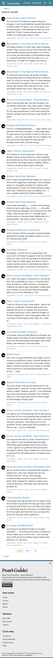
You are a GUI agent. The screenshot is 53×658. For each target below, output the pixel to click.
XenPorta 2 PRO (7, 655)
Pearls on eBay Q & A (15, 545)
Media (5, 604)
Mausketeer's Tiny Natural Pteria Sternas (28, 43)
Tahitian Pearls (45, 270)
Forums (5, 600)
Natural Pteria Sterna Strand (21, 17)
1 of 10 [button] (19, 551)
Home (5, 597)
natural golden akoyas (18, 497)
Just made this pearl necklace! (22, 331)
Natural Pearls (45, 38)
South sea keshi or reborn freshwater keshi (29, 466)
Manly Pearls (13, 354)
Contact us (7, 636)
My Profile (6, 618)
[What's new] (44, 3)
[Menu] (4, 3)
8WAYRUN (29, 655)
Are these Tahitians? (17, 249)
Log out (6, 625)
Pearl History (46, 120)
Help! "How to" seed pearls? (21, 150)
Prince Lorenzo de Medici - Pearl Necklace (28, 99)
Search (5, 607)
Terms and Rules (9, 639)
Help (4, 645)
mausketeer (11, 38)
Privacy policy (8, 642)
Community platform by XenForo (22, 653)
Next (27, 551)
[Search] (49, 3)
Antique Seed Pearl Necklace (21, 125)
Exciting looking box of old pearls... (24, 229)
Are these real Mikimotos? (20, 525)
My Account (7, 621)
